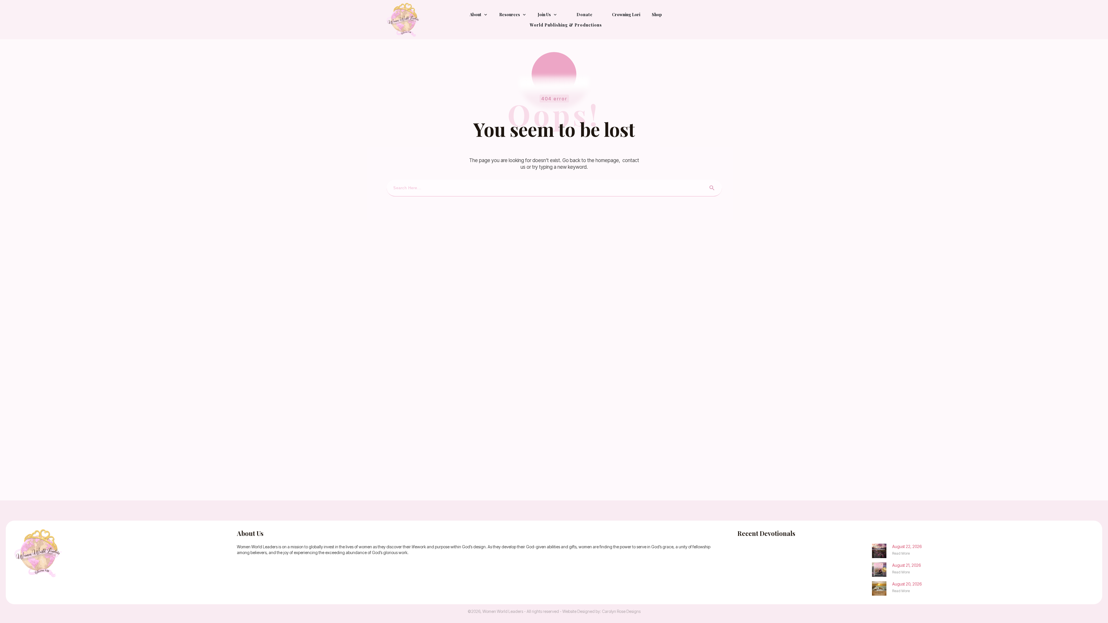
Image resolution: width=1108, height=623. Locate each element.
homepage (607, 160)
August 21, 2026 (906, 565)
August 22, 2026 (907, 546)
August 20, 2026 (907, 583)
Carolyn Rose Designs (621, 611)
